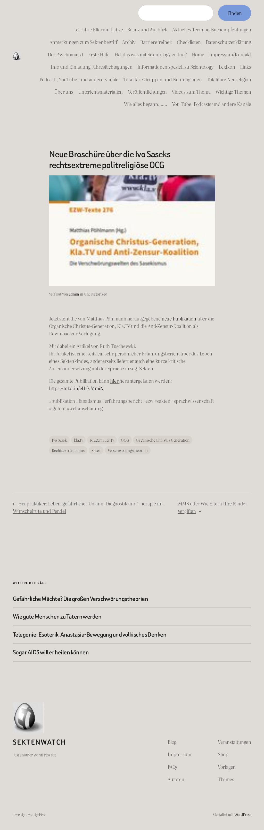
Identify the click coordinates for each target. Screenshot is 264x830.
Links (245, 66)
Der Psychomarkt (65, 54)
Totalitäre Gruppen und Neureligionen (162, 79)
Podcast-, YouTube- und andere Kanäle (78, 79)
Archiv (128, 42)
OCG (125, 440)
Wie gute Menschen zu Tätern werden (57, 616)
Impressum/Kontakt (230, 54)
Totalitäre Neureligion (229, 79)
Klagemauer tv (102, 440)
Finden (234, 13)
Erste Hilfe (99, 54)
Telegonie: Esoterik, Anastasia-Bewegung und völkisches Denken (89, 634)
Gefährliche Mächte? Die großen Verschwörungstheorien (80, 598)
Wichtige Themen (233, 91)
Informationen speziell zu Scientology (175, 66)
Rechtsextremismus (68, 450)
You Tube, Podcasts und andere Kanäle (211, 104)
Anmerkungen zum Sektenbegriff (83, 42)
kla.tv (78, 440)
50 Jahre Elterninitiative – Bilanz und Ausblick (121, 29)
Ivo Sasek (59, 440)
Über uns (63, 91)
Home (198, 54)
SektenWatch (39, 742)
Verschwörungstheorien (128, 450)
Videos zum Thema (191, 91)
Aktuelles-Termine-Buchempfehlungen (211, 29)
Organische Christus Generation (162, 440)
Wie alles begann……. (145, 104)
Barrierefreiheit (156, 42)
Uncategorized (95, 294)
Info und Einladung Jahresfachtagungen (91, 66)
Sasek (96, 450)
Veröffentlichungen (147, 91)
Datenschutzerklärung (228, 42)
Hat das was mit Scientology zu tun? (150, 54)
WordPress (242, 814)
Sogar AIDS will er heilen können (51, 652)
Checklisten (189, 42)
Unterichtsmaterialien (100, 91)
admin (74, 294)
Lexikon (227, 66)
